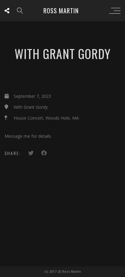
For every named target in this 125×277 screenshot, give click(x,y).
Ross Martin (61, 10)
